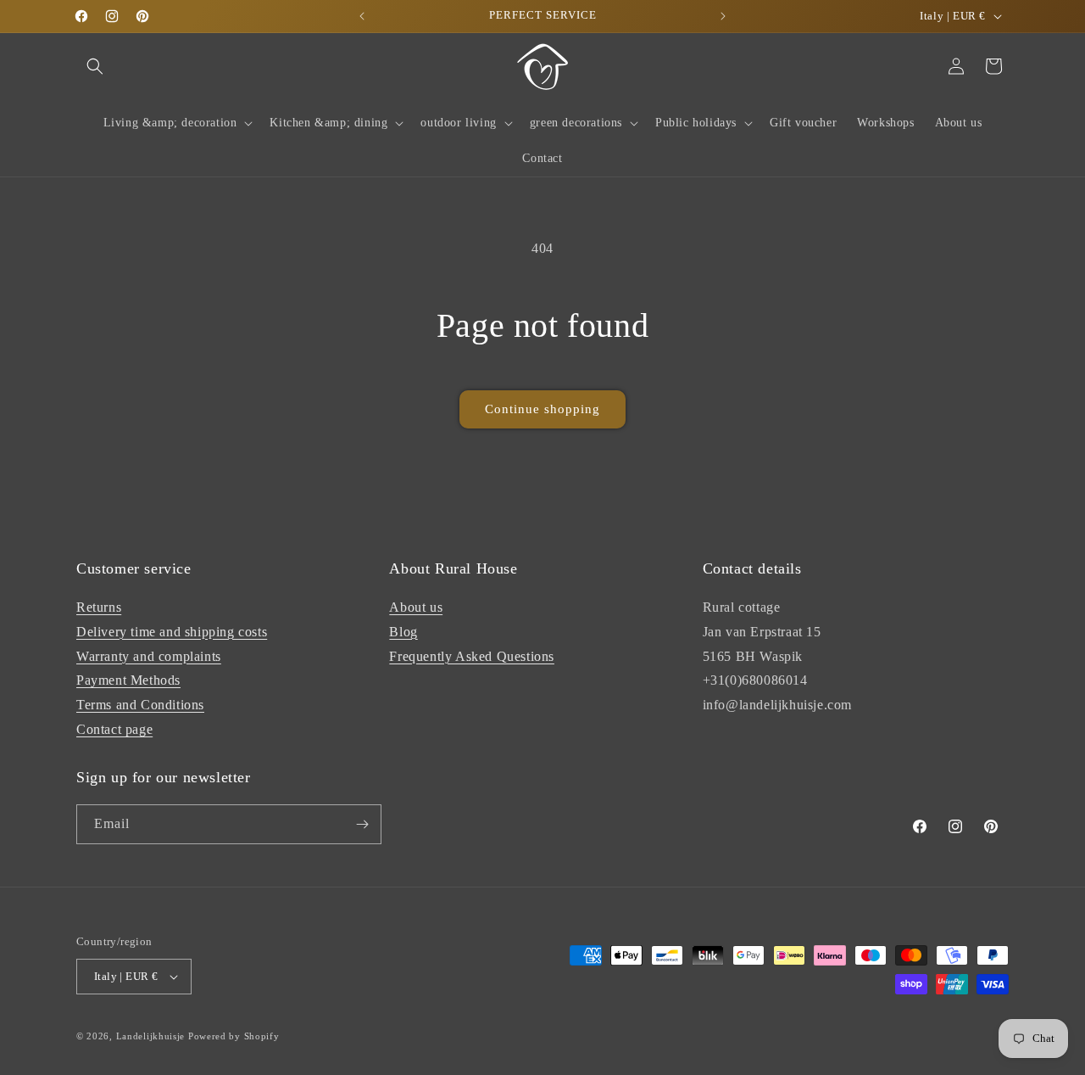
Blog (403, 631)
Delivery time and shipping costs (171, 631)
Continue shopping (542, 409)
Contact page (114, 729)
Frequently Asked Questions (471, 656)
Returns (98, 607)
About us (415, 607)
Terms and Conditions (140, 704)
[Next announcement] (723, 16)
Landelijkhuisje (151, 1036)
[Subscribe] (362, 824)
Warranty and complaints (148, 656)
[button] (95, 66)
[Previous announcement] (362, 16)
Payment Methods (128, 680)
